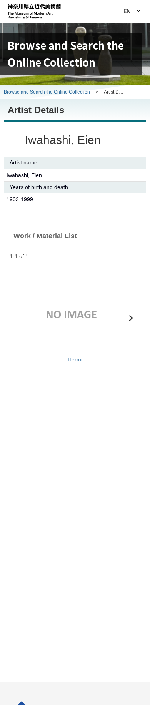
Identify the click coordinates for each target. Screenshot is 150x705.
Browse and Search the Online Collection (47, 92)
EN (127, 11)
